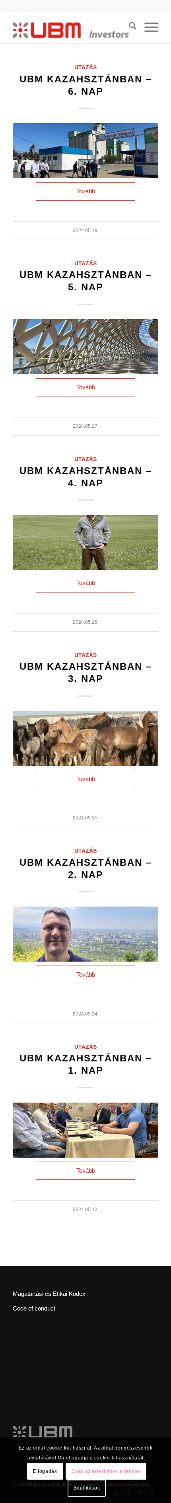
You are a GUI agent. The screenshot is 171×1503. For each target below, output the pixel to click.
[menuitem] (128, 27)
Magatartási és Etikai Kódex (49, 1293)
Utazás (85, 67)
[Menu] (147, 27)
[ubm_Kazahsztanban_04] (85, 738)
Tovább (85, 191)
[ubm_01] (85, 346)
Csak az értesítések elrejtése (106, 1471)
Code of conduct (34, 1308)
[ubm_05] (85, 542)
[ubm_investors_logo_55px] (71, 27)
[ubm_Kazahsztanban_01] (85, 1130)
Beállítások (87, 1488)
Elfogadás (45, 1471)
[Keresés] (128, 27)
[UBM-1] (85, 150)
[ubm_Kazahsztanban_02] (85, 934)
